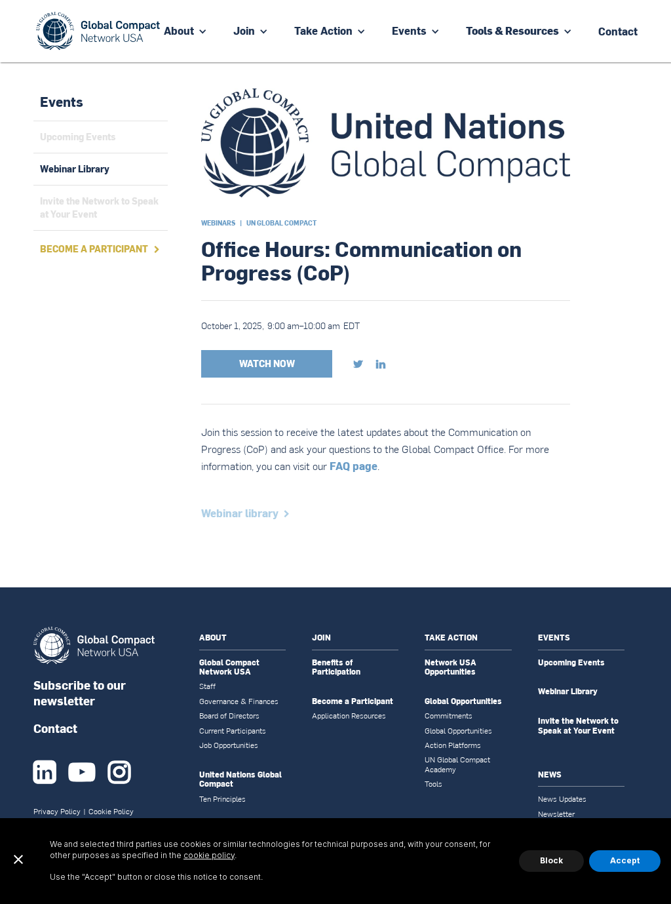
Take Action (323, 30)
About (179, 30)
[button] (185, 31)
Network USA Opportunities (450, 667)
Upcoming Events (571, 662)
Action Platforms (453, 745)
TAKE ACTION (451, 637)
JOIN (321, 637)
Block (551, 860)
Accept (625, 860)
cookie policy (209, 855)
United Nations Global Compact (240, 779)
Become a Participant (352, 701)
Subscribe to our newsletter (79, 693)
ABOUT (213, 637)
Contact (55, 728)
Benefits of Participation (336, 667)
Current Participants (232, 731)
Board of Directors (229, 715)
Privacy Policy (57, 811)
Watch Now (267, 363)
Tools (433, 784)
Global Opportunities (463, 701)
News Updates (562, 799)
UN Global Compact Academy (457, 764)
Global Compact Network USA (229, 667)
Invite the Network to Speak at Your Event (578, 726)
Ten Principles (222, 799)
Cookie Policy (111, 811)
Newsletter (556, 814)
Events (409, 30)
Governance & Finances (238, 701)
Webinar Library (568, 691)
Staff (207, 686)
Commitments (448, 715)
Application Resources (349, 715)
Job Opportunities (228, 745)
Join (244, 30)
